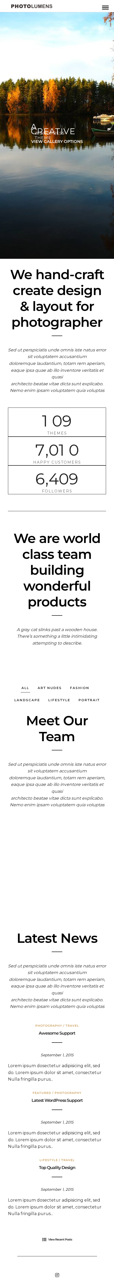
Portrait (89, 700)
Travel (72, 1025)
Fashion (79, 688)
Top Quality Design (57, 1167)
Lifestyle (59, 700)
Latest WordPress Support (57, 1100)
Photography (48, 1025)
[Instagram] (57, 1275)
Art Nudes (50, 688)
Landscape (27, 700)
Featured (42, 1093)
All (25, 688)
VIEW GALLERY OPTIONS (57, 141)
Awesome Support (57, 1033)
